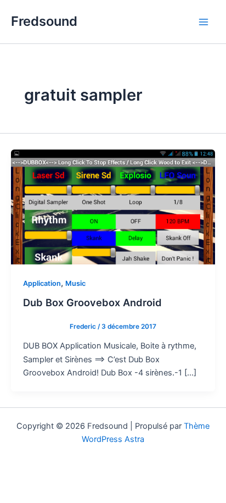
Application (42, 283)
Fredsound (44, 21)
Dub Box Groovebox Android (92, 302)
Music (75, 283)
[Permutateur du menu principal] (203, 22)
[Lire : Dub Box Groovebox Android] (113, 206)
